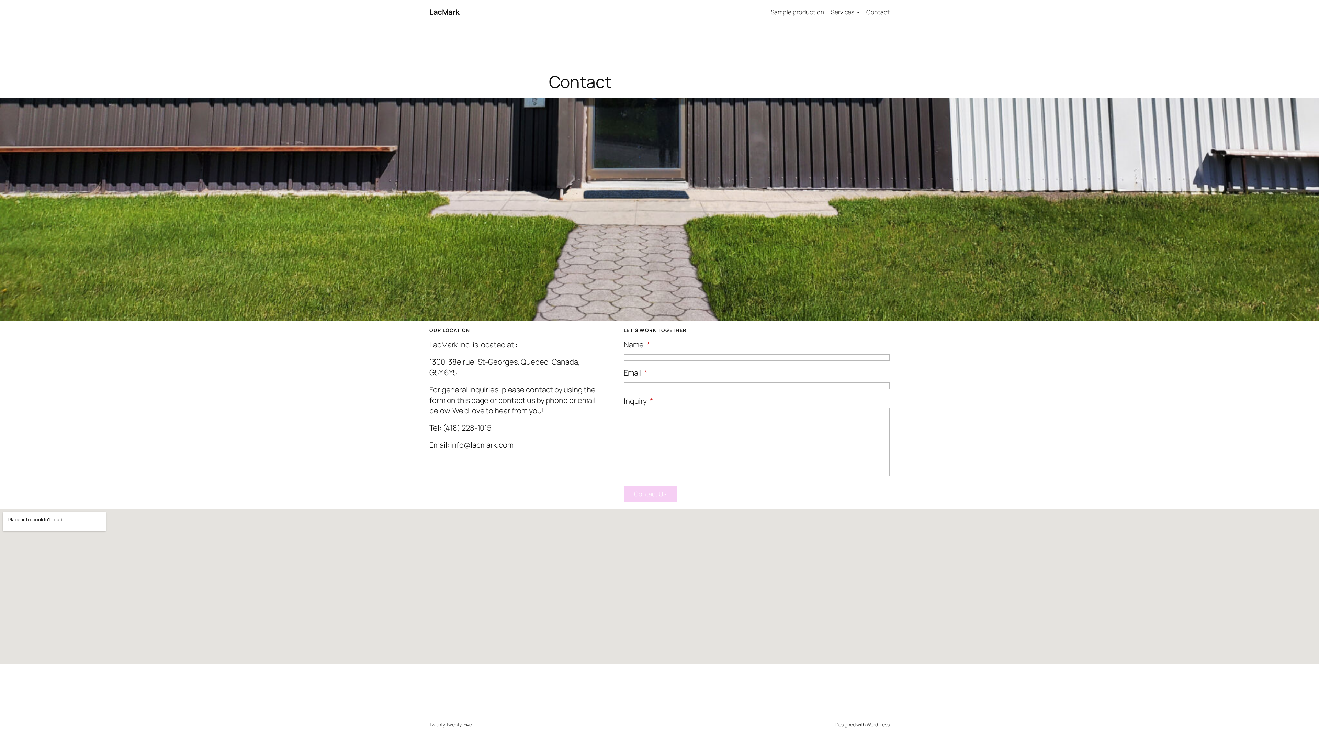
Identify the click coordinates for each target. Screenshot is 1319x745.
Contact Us (650, 494)
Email (635, 373)
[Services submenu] (858, 12)
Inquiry (638, 401)
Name (637, 345)
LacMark (444, 12)
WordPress (878, 724)
